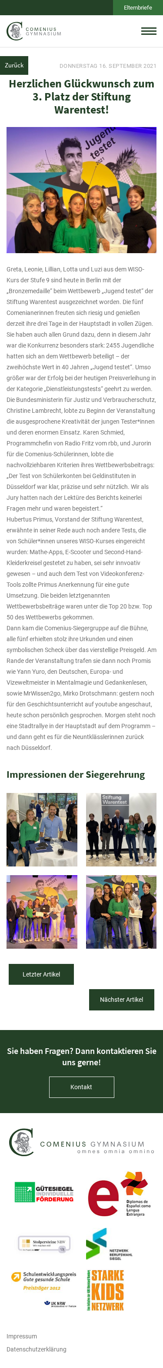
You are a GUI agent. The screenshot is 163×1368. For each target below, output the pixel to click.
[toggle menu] (148, 30)
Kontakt (81, 1087)
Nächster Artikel (121, 999)
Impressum (22, 1336)
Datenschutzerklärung (37, 1349)
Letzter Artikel (41, 974)
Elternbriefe (138, 7)
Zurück (14, 65)
